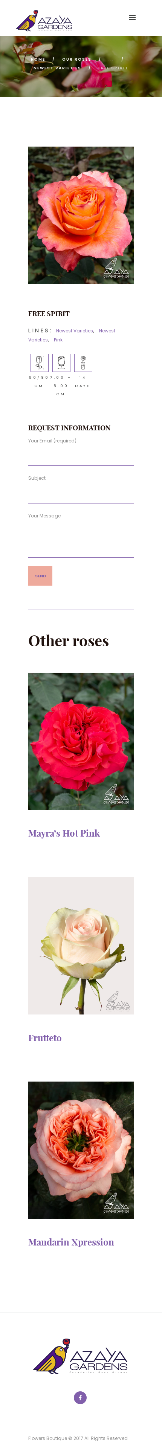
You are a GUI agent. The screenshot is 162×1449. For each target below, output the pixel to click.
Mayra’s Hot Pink (64, 833)
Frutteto (45, 1038)
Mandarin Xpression (71, 1242)
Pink (58, 340)
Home (38, 59)
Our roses (77, 59)
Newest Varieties (57, 68)
